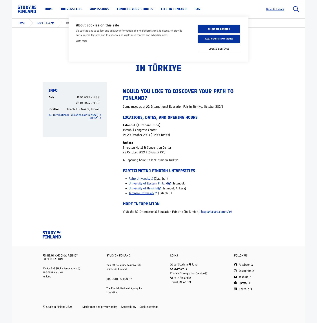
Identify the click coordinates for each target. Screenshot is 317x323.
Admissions (99, 9)
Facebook (244, 264)
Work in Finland (179, 277)
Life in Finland (174, 9)
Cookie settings (149, 306)
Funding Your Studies (135, 9)
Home (49, 9)
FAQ (197, 9)
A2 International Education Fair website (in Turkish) (75, 116)
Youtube (243, 276)
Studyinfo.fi (177, 269)
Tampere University (141, 193)
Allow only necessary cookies (219, 39)
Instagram (245, 270)
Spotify (243, 282)
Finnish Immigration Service (187, 273)
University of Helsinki (143, 188)
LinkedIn (244, 288)
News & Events (275, 9)
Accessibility (128, 306)
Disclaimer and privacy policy (99, 306)
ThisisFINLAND (179, 282)
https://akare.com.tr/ (215, 211)
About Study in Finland (183, 264)
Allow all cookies (219, 29)
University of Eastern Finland (148, 183)
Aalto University (139, 178)
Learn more (81, 40)
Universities (71, 9)
